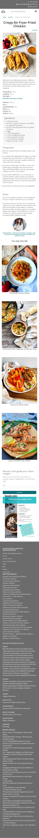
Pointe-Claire (14, 660)
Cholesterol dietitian (10, 579)
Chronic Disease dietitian (11, 581)
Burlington (14, 681)
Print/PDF (35, 30)
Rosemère (21, 662)
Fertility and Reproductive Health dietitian (17, 594)
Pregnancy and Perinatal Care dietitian (16, 629)
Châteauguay (7, 651)
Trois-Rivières (24, 673)
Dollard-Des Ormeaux (27, 651)
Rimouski (14, 662)
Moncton (20, 708)
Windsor (6, 690)
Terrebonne (15, 673)
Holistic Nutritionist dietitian (12, 605)
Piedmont (6, 660)
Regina (5, 720)
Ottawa (25, 686)
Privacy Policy (6, 572)
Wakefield (24, 675)
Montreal (19, 658)
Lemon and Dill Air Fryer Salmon (19, 461)
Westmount (32, 675)
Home (4, 17)
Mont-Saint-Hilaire (9, 658)
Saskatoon (11, 720)
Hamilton (29, 681)
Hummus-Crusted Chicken (19, 405)
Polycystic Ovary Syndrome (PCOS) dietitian (17, 627)
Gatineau (6, 653)
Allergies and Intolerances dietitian (14, 577)
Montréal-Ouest (27, 658)
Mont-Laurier (28, 655)
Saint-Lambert (14, 669)
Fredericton (12, 708)
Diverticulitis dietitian (10, 588)
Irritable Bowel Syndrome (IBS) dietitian (16, 612)
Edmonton (12, 696)
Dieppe (5, 708)
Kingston (6, 684)
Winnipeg (6, 727)
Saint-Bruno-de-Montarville (22, 664)
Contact (5, 556)
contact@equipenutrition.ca (28, 4)
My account (34, 7)
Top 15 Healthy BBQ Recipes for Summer (16, 741)
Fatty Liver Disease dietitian (12, 592)
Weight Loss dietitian (10, 636)
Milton (25, 684)
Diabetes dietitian (9, 583)
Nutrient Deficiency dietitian (12, 618)
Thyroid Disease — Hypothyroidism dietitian (18, 634)
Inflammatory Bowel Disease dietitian (15, 607)
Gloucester (22, 681)
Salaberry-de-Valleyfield (18, 671)
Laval (22, 653)
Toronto (8, 688)
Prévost (22, 660)
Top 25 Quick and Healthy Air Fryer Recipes (17, 801)
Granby (12, 653)
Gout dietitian (7, 599)
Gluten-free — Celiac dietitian (13, 596)
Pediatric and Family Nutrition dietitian (16, 623)
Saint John (26, 708)
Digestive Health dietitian (11, 585)
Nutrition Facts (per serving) (12, 98)
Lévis (26, 653)
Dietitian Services (7, 558)
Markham (12, 684)
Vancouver (17, 714)
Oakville (20, 686)
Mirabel (20, 655)
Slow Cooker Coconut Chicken (19, 293)
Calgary (5, 696)
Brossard (29, 649)
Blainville (6, 649)
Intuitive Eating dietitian (11, 610)
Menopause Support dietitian (13, 616)
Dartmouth (6, 702)
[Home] (3, 11)
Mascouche (14, 655)
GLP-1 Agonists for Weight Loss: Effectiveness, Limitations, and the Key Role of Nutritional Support (18, 754)
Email (4, 485)
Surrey (11, 714)
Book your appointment (18, 11)
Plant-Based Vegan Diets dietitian (14, 625)
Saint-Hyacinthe (15, 666)
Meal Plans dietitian (9, 614)
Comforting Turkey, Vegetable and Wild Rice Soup (19, 349)
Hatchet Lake (20, 702)
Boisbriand (13, 649)
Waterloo (27, 688)
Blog (4, 566)
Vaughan (21, 688)
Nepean (14, 686)
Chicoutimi (16, 651)
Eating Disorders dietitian (11, 590)
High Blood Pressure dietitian (13, 603)
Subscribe (19, 492)
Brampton (6, 681)
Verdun (17, 675)
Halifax (13, 702)
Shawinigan (30, 671)
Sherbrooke (7, 673)
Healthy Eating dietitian (11, 601)
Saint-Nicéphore (25, 669)
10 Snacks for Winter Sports (12, 790)
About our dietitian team (9, 561)
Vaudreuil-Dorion (9, 675)
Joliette (17, 653)
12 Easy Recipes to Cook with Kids (14, 788)
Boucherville (21, 649)
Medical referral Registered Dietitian (12, 553)
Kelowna (6, 714)
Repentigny (6, 662)
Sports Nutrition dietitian (11, 632)
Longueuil (6, 655)
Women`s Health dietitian (11, 638)
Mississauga (7, 686)
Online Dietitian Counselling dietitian (15, 621)
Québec (27, 660)
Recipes (10, 17)
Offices (4, 564)
